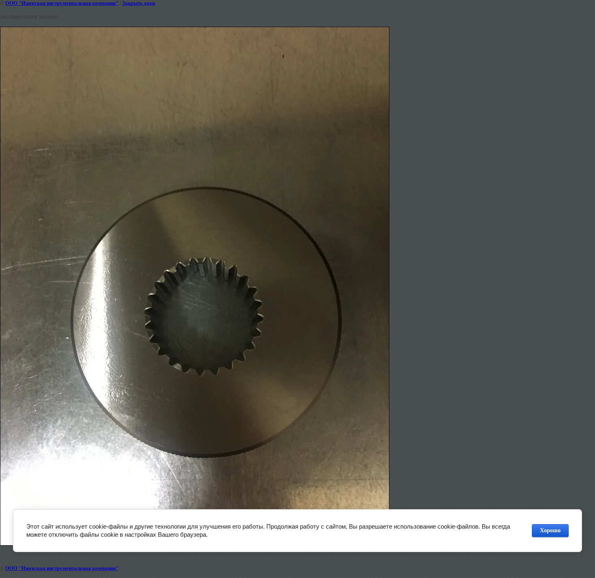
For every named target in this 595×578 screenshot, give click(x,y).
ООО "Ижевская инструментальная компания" (62, 3)
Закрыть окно (138, 3)
